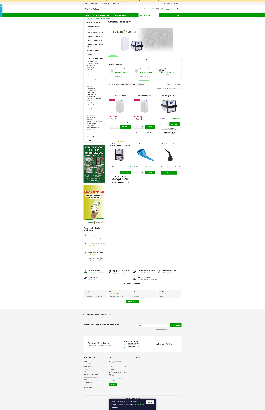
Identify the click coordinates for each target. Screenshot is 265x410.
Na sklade (114, 56)
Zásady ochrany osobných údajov (91, 377)
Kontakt (85, 3)
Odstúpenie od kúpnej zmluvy (90, 371)
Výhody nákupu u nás (88, 387)
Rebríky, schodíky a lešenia (94, 36)
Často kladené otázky (105, 3)
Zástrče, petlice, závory (92, 90)
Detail (169, 172)
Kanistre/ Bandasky (91, 123)
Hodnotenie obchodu (93, 3)
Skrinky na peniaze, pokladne (93, 127)
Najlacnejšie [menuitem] (124, 84)
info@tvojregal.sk (132, 341)
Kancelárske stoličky (91, 65)
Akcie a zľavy (90, 136)
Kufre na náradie (90, 71)
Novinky (89, 140)
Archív (112, 384)
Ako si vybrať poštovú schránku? (116, 361)
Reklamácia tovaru (116, 3)
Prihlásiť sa (176, 325)
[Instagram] (170, 344)
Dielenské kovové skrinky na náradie (94, 121)
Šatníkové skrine (90, 109)
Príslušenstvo (89, 107)
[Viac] (177, 15)
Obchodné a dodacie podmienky (91, 374)
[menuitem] (98, 15)
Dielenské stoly (90, 119)
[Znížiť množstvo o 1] (111, 127)
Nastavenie (115, 407)
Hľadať (145, 9)
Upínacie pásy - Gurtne (91, 113)
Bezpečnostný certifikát (88, 385)
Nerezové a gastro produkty (95, 32)
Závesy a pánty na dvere (92, 86)
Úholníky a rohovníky (91, 94)
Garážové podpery (91, 88)
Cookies (85, 379)
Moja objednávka (87, 390)
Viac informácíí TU (139, 404)
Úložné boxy (89, 69)
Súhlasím (150, 402)
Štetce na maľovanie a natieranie (94, 98)
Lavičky (88, 111)
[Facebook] (167, 344)
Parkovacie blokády (91, 129)
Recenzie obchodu (136, 398)
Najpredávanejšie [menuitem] (114, 84)
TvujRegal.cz (128, 398)
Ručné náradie (90, 115)
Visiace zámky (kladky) (91, 92)
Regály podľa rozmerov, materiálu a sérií (93, 27)
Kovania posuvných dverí (92, 80)
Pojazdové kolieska (91, 100)
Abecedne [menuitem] (141, 84)
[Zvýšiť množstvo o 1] (118, 127)
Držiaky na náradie (91, 78)
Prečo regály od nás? (88, 382)
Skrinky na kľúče (90, 102)
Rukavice (88, 131)
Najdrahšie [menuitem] (133, 84)
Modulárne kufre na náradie (93, 73)
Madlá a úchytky (90, 82)
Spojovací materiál (91, 96)
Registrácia (178, 3)
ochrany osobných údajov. (161, 329)
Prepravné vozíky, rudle (92, 61)
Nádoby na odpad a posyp (94, 40)
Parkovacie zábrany (91, 117)
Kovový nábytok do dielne (92, 63)
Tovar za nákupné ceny (93, 22)
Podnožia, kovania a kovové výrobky (95, 45)
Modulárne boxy (90, 75)
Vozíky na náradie (90, 104)
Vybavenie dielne (90, 125)
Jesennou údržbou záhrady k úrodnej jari (117, 379)
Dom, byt (89, 54)
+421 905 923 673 (157, 8)
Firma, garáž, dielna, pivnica (95, 58)
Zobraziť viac (132, 301)
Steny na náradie (90, 67)
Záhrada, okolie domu (93, 50)
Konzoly (88, 84)
